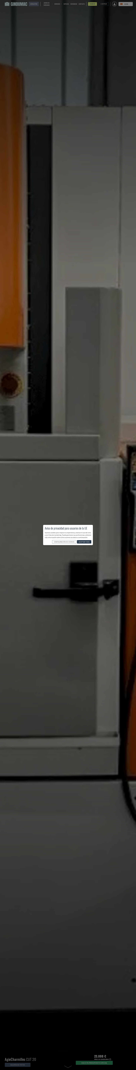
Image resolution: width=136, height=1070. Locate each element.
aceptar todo (84, 542)
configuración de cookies (64, 542)
